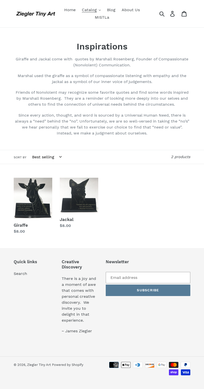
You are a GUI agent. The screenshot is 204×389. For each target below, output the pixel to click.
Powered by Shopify (67, 365)
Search (20, 273)
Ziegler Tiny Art (39, 365)
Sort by (20, 157)
